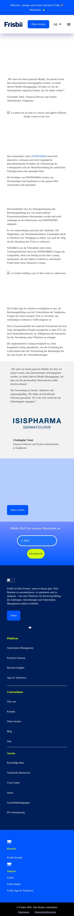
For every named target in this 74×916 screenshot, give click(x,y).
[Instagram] (20, 627)
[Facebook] (39, 627)
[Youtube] (30, 627)
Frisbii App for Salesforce (20, 890)
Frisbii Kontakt (14, 857)
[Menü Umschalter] (69, 24)
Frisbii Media (14, 884)
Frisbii (10, 877)
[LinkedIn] (10, 627)
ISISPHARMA (39, 156)
